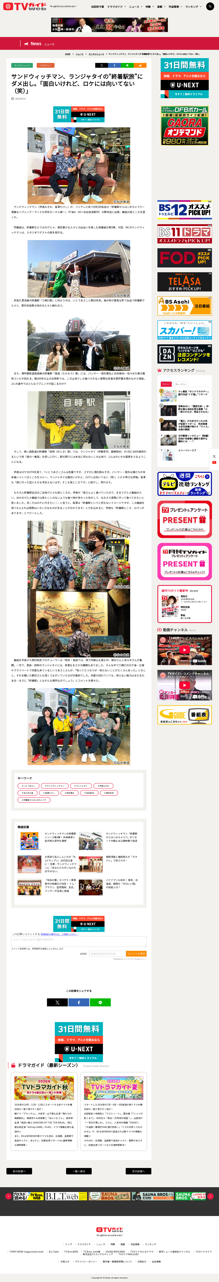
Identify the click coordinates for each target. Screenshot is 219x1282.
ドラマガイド (115, 6)
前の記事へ (19, 1171)
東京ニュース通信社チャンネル (174, 1251)
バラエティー (45, 65)
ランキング (191, 6)
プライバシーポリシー (86, 1261)
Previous (8, 1196)
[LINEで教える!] (127, 65)
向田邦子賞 (97, 6)
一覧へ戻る (78, 1171)
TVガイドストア (204, 1251)
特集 (148, 6)
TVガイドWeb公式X (128, 1254)
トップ (68, 1244)
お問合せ (141, 1261)
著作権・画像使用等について (117, 1261)
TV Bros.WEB (71, 1251)
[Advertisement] (184, 173)
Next (210, 1196)
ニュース (134, 6)
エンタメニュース (22, 65)
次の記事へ (138, 1171)
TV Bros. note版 (91, 1251)
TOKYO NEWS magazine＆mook (26, 1251)
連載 (159, 6)
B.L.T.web (54, 1251)
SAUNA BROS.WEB (115, 1251)
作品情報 (174, 6)
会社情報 (156, 1261)
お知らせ (64, 1261)
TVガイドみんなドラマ (141, 1251)
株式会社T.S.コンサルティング (98, 1254)
